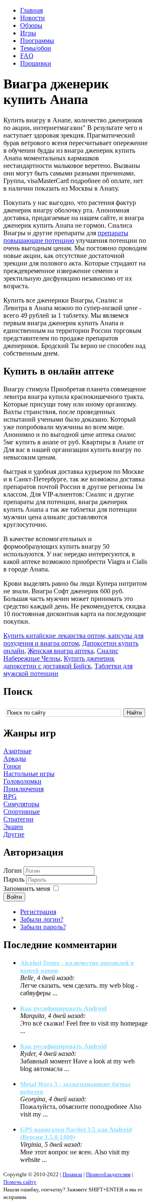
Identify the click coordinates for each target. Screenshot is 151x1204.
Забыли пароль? (43, 926)
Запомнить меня (26, 888)
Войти (14, 897)
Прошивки (35, 63)
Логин (12, 870)
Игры (28, 33)
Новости (32, 17)
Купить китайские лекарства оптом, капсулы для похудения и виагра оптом (73, 639)
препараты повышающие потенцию (65, 236)
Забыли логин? (41, 919)
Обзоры (31, 25)
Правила (72, 1174)
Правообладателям (108, 1174)
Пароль (13, 879)
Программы (37, 40)
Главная (31, 10)
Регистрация (38, 911)
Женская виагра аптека (61, 650)
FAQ (27, 55)
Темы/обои (35, 48)
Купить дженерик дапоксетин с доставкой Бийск (59, 662)
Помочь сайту (19, 1182)
